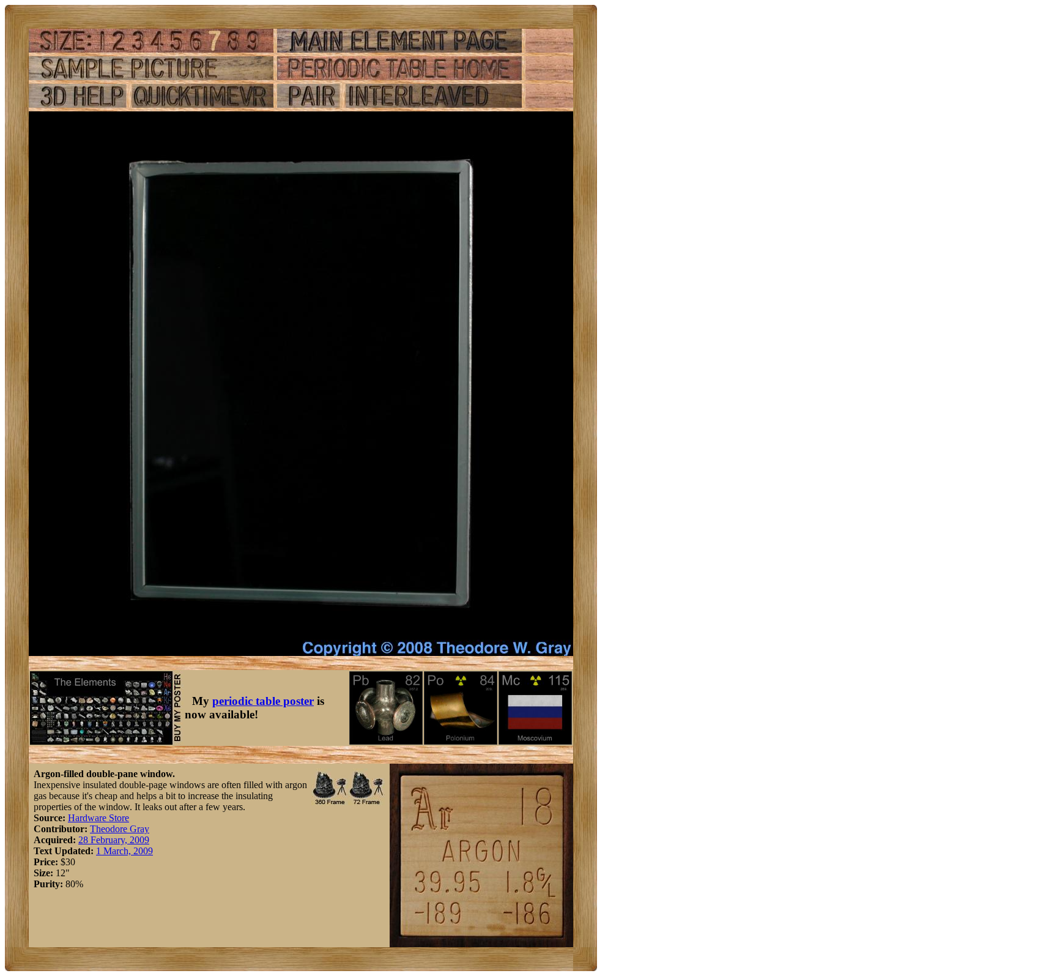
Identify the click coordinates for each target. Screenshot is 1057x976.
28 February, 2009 (113, 840)
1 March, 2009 (124, 851)
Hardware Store (98, 818)
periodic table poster (263, 701)
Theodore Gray (119, 829)
